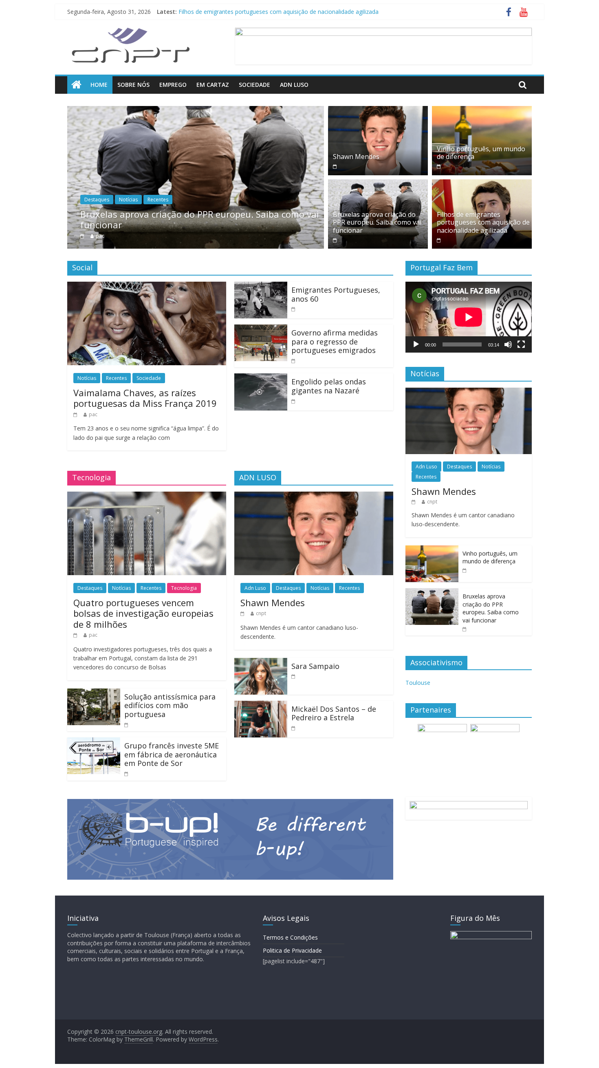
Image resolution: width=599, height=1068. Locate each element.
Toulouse (417, 682)
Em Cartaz (212, 84)
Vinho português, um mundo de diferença (481, 152)
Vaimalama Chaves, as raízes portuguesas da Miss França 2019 (145, 397)
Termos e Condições (290, 937)
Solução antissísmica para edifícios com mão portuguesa (170, 705)
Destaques (96, 199)
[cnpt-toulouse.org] (76, 84)
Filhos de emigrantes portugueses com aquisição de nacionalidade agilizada (483, 222)
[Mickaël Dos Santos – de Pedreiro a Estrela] (260, 705)
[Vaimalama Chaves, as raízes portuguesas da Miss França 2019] (146, 286)
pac (100, 235)
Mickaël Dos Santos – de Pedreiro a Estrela (333, 713)
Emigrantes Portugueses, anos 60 (335, 294)
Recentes (158, 199)
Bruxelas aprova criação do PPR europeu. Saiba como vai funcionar (267, 11)
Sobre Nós (133, 84)
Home (99, 84)
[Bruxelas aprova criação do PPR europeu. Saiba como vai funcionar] (195, 110)
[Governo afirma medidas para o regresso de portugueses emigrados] (260, 329)
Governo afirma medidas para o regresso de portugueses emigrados (334, 341)
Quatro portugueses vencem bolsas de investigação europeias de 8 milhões (143, 613)
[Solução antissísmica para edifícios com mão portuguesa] (93, 693)
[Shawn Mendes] (378, 110)
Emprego (173, 84)
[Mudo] (508, 344)
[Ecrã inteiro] (521, 344)
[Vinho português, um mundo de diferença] (482, 110)
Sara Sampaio (315, 666)
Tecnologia (184, 588)
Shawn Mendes (356, 156)
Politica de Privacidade (292, 950)
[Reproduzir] (416, 344)
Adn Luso (294, 84)
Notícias (128, 199)
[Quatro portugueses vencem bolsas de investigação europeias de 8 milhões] (146, 496)
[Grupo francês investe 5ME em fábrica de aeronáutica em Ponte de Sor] (93, 742)
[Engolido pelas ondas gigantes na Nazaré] (260, 378)
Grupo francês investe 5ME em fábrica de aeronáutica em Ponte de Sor (171, 754)
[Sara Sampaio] (260, 662)
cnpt (261, 613)
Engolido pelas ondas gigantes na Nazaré (328, 386)
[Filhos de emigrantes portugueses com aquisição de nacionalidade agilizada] (482, 184)
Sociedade (254, 84)
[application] (468, 317)
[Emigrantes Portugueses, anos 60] (260, 286)
